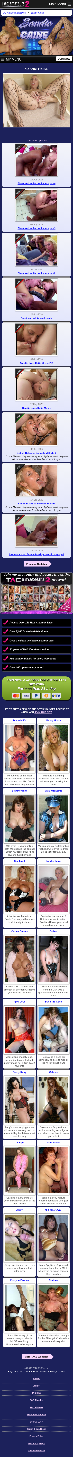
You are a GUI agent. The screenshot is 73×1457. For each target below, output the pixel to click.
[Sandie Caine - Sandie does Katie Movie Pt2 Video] (36, 339)
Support (36, 1378)
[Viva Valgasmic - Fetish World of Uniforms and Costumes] (53, 818)
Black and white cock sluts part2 (37, 273)
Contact (36, 1386)
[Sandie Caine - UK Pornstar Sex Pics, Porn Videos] (53, 889)
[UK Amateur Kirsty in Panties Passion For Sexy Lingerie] (19, 1308)
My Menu (13, 59)
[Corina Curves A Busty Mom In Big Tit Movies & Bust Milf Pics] (19, 959)
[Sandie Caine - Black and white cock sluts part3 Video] (36, 205)
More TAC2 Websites (37, 1356)
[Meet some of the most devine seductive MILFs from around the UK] (19, 748)
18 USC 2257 (36, 1422)
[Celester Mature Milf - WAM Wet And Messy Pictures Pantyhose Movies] (53, 1100)
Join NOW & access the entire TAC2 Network (36, 685)
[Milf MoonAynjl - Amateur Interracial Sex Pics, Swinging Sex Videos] (53, 1238)
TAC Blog (36, 1393)
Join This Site (43, 712)
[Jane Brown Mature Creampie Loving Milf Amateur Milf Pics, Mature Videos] (53, 1170)
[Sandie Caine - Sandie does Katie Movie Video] (36, 384)
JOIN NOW (64, 58)
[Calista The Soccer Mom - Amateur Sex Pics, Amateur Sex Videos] (53, 959)
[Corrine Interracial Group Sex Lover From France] (53, 1308)
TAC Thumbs (36, 1400)
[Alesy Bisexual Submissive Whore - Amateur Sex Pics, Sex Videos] (19, 1238)
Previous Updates (36, 564)
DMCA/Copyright (36, 1443)
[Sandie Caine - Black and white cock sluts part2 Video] (36, 250)
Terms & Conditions (36, 1429)
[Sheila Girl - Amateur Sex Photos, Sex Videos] (19, 889)
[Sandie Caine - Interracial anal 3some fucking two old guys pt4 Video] (36, 531)
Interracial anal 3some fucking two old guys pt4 (36, 554)
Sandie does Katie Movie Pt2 (36, 363)
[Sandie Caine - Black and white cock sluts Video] (36, 294)
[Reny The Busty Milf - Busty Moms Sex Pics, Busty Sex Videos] (19, 1100)
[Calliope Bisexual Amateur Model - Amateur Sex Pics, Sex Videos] (19, 1170)
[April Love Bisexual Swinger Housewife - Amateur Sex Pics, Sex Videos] (19, 1030)
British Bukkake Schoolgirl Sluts (36, 503)
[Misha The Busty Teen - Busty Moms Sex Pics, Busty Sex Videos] (53, 748)
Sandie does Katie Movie (36, 408)
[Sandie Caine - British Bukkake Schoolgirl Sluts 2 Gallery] (36, 429)
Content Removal (36, 1450)
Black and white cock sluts (36, 318)
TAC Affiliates (36, 1407)
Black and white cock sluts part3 (37, 228)
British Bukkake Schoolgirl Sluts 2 (36, 453)
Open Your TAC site (36, 1414)
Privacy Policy (36, 1436)
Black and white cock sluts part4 (37, 183)
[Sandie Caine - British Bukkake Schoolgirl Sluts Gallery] (36, 480)
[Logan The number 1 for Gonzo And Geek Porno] (53, 1029)
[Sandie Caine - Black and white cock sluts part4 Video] (36, 160)
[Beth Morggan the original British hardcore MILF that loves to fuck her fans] (19, 818)
